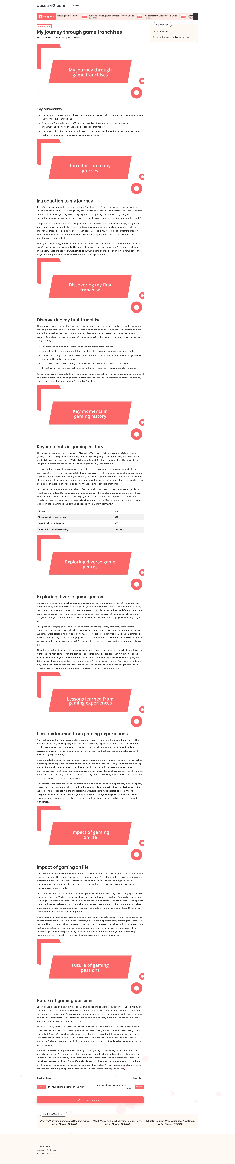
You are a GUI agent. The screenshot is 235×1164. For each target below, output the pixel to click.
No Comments (74, 38)
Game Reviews (44, 26)
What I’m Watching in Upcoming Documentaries (64, 1121)
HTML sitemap (44, 1146)
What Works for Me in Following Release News (117, 1121)
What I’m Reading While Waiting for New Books (79, 16)
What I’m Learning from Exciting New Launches (178, 16)
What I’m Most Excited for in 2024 (128, 16)
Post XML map (44, 1153)
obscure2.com (51, 5)
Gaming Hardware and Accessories (171, 37)
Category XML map (46, 1150)
